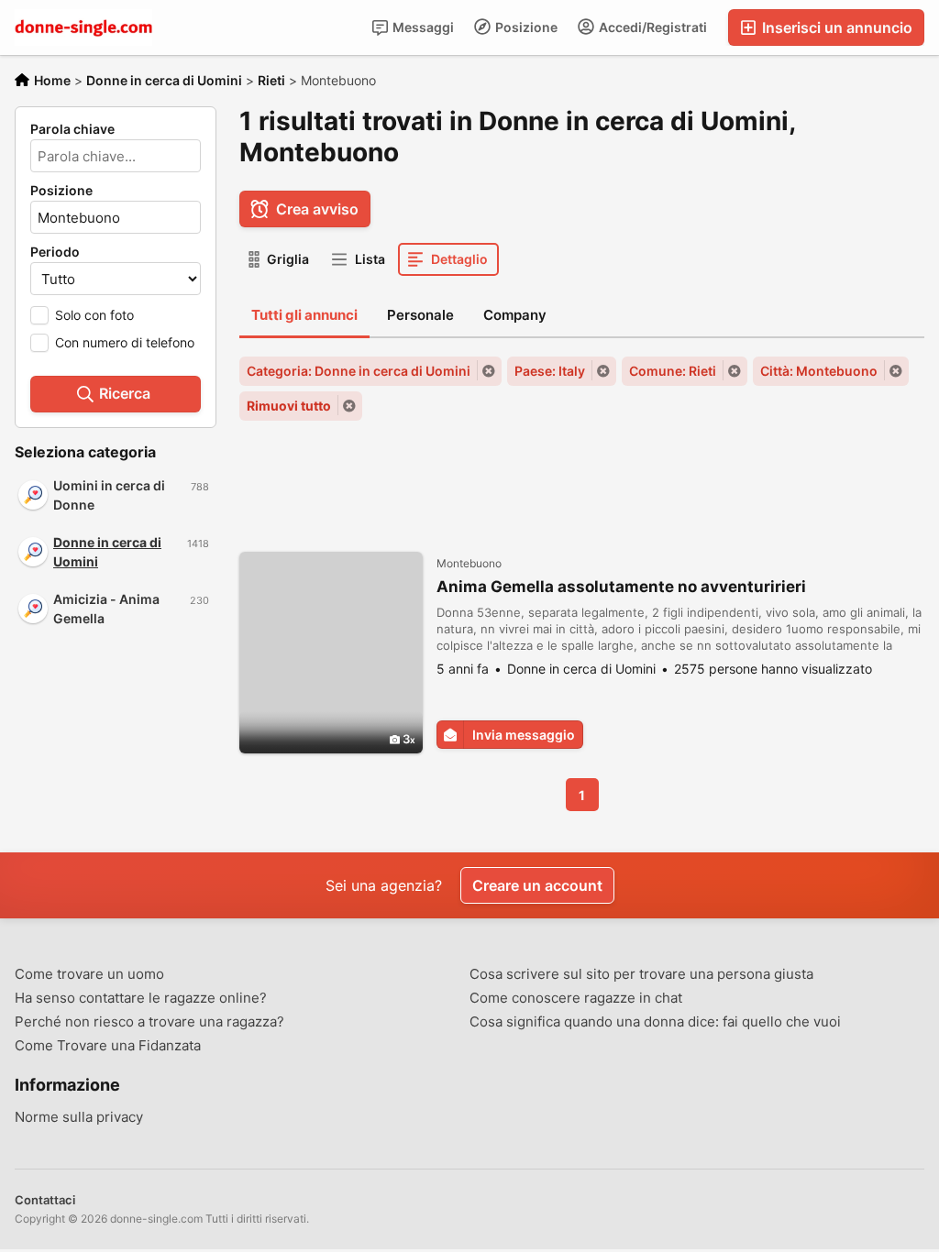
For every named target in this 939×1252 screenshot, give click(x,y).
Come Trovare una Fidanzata (108, 1046)
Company (515, 315)
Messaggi (422, 27)
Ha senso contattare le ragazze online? (141, 998)
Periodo (55, 252)
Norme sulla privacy (79, 1117)
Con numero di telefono (124, 342)
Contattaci (45, 1199)
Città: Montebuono (819, 371)
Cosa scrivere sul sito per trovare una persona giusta (641, 974)
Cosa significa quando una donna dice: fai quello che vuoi (655, 1022)
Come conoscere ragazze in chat (576, 998)
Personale (420, 315)
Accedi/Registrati (651, 27)
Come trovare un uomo (89, 974)
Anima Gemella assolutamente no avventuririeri (621, 586)
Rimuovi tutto (289, 405)
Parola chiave (72, 129)
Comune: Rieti (672, 371)
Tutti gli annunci (304, 315)
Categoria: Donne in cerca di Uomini (358, 371)
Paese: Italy (549, 371)
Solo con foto (94, 315)
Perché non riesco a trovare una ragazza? (149, 1022)
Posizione (525, 27)
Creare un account (537, 885)
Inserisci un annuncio (835, 27)
